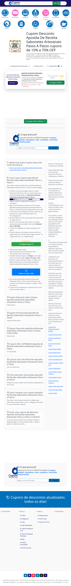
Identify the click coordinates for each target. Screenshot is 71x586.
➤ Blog (22, 539)
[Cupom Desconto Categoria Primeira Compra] (46, 12)
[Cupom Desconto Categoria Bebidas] (64, 23)
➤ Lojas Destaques (26, 525)
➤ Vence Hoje (42, 519)
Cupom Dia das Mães (55, 390)
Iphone (53, 138)
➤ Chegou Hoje (43, 515)
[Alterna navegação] (56, 3)
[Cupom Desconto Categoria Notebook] (25, 12)
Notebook (21, 140)
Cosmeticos (44, 140)
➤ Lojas (22, 522)
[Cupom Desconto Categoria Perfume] (35, 12)
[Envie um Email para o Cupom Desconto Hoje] (45, 575)
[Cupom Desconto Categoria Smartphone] (56, 12)
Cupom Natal (52, 393)
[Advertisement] (35, 104)
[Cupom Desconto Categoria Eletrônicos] (5, 12)
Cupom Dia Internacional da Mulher (53, 329)
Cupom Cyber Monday (55, 386)
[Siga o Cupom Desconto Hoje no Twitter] (25, 575)
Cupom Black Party (54, 353)
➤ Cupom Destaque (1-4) (26, 530)
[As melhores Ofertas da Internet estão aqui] (14, 3)
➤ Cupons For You (43, 522)
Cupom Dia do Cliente (55, 356)
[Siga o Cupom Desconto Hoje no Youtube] (33, 575)
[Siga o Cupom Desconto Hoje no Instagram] (37, 575)
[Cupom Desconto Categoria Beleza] (7, 23)
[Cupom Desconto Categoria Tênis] (66, 12)
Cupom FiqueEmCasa (55, 359)
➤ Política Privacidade (24, 544)
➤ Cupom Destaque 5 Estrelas (26, 535)
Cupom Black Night (54, 349)
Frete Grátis (53, 140)
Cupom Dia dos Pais (54, 335)
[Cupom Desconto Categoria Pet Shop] (50, 23)
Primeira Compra (24, 142)
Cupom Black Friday (54, 377)
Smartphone (30, 140)
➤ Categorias (24, 519)
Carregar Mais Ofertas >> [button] (35, 121)
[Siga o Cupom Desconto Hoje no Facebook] (29, 575)
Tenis (37, 140)
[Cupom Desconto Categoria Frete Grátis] (15, 12)
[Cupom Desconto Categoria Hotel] (21, 23)
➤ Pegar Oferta (55, 82)
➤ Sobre (22, 515)
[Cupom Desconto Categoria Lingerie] (35, 23)
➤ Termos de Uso (25, 548)
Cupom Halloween (54, 368)
